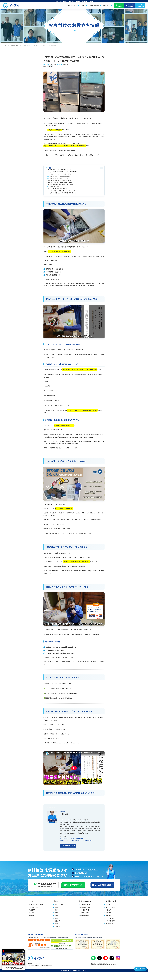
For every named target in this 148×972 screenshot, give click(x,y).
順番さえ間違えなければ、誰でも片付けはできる (59, 184)
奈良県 (57, 915)
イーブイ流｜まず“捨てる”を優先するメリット (58, 180)
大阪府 (57, 907)
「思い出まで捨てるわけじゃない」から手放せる (59, 182)
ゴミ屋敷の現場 (84, 910)
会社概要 (108, 915)
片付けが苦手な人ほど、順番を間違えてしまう (59, 170)
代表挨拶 (108, 910)
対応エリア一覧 (59, 904)
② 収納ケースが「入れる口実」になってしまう (59, 176)
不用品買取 (32, 910)
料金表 (108, 904)
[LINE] (93, 958)
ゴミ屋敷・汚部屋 (33, 907)
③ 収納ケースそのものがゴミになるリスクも (59, 178)
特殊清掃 (31, 915)
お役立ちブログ (110, 918)
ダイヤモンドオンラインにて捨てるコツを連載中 (72, 838)
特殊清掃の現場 (84, 915)
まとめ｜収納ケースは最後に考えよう (56, 189)
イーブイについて (110, 907)
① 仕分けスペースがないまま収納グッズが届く (59, 174)
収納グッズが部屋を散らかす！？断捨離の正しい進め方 (61, 193)
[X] (99, 958)
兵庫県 (57, 913)
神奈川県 (57, 926)
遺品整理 (31, 913)
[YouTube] (105, 958)
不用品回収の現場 (85, 907)
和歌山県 (57, 921)
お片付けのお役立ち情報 (13, 45)
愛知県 (57, 923)
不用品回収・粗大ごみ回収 (36, 904)
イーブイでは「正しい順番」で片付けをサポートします (60, 191)
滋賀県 (57, 918)
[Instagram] (118, 958)
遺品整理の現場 (84, 913)
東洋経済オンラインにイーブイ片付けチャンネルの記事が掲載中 (76, 840)
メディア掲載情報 (110, 921)
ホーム (4, 45)
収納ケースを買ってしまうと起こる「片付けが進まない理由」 (62, 172)
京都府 (57, 910)
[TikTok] (111, 958)
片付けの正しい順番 (53, 186)
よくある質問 (109, 923)
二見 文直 (50, 66)
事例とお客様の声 (85, 904)
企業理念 (108, 913)
